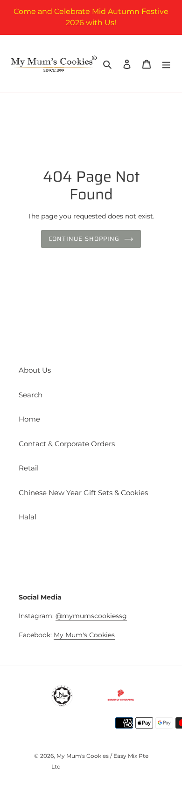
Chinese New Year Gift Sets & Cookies (83, 492)
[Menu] (166, 64)
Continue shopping (84, 239)
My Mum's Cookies (84, 635)
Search (30, 394)
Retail (29, 467)
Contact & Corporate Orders (67, 443)
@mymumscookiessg (91, 616)
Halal (27, 516)
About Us (35, 370)
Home (29, 419)
